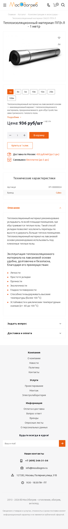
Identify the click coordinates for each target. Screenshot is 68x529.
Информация (34, 403)
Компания (34, 352)
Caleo (58, 192)
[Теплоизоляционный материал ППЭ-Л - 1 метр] (34, 55)
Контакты (34, 372)
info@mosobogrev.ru (37, 468)
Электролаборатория (34, 395)
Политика (34, 367)
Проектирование (34, 386)
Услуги (34, 380)
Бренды (34, 418)
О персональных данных (34, 427)
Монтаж (34, 390)
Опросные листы (34, 422)
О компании (34, 358)
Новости (34, 363)
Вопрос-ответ (34, 413)
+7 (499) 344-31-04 (36, 460)
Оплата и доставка (34, 409)
